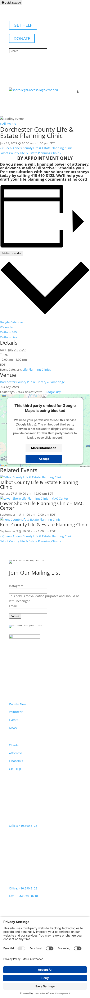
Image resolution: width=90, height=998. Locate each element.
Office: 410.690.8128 (23, 826)
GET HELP (23, 25)
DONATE (22, 38)
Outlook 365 (8, 332)
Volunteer (16, 712)
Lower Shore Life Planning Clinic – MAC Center (42, 505)
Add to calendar (11, 253)
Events (13, 720)
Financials (16, 761)
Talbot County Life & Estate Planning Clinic (30, 153)
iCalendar (7, 327)
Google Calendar (11, 322)
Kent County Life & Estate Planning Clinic (44, 524)
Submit (15, 616)
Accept (44, 458)
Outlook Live (8, 337)
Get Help (15, 769)
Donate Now (17, 704)
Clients (14, 745)
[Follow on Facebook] (12, 914)
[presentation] (31, 477)
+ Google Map (52, 392)
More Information (43, 448)
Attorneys (15, 753)
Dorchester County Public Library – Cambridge (32, 382)
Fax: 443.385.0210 (24, 896)
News (13, 728)
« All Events (8, 124)
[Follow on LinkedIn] (29, 914)
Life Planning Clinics (37, 369)
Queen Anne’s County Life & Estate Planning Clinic (36, 148)
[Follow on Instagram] (20, 914)
